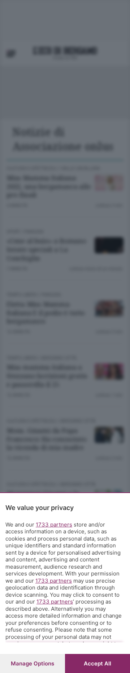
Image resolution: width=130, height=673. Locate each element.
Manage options (32, 663)
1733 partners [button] (54, 524)
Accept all (97, 663)
